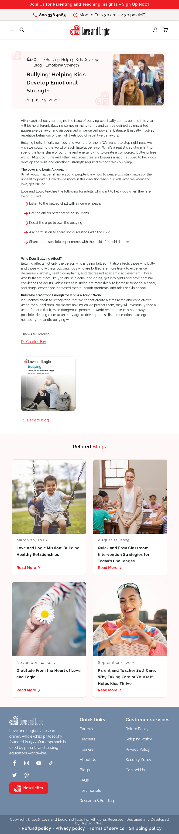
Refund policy (36, 828)
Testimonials (90, 790)
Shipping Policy (139, 739)
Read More (26, 567)
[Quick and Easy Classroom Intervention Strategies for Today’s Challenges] (130, 517)
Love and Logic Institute (62, 819)
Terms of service (107, 828)
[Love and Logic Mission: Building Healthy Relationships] (49, 517)
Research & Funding (97, 801)
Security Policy (138, 759)
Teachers (87, 739)
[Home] (29, 62)
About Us (88, 759)
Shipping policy (145, 828)
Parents (86, 729)
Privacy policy (70, 828)
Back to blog (38, 420)
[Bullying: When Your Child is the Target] (89, 384)
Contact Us (135, 770)
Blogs (85, 770)
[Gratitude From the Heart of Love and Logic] (49, 639)
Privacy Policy (138, 749)
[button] (12, 30)
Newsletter (33, 788)
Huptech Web (92, 823)
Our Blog (38, 62)
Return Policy (137, 729)
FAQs (84, 780)
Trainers (86, 749)
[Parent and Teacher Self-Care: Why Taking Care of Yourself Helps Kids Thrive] (130, 639)
